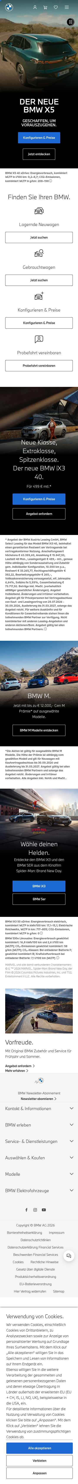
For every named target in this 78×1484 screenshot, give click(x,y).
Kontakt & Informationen (28, 1108)
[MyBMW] (35, 7)
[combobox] (69, 1255)
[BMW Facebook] (26, 1210)
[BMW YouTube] (44, 1210)
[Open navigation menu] (67, 7)
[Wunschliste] (56, 7)
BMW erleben (18, 1125)
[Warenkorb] (46, 7)
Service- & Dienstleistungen (31, 1141)
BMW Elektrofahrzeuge (27, 1190)
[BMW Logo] (9, 7)
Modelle (12, 1174)
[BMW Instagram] (35, 1210)
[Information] (50, 181)
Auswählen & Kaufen (25, 1157)
